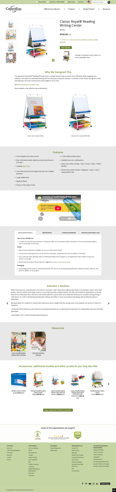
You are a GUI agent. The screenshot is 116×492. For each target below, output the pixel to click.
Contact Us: (52, 2)
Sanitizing (31, 466)
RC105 (97, 392)
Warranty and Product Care (91, 233)
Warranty (74, 453)
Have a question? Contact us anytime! (58, 410)
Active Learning (33, 457)
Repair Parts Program (78, 455)
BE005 (38, 392)
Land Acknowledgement (13, 450)
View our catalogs (33, 448)
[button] (10, 61)
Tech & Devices (33, 453)
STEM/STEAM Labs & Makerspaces (34, 470)
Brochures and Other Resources (77, 465)
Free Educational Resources (101, 461)
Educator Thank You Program (101, 464)
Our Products (33, 446)
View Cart (80, 2)
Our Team (9, 453)
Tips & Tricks (75, 459)
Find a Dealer (65, 48)
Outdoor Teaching (33, 464)
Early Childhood (33, 459)
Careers (9, 457)
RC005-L (58, 392)
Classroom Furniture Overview (38, 354)
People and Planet (98, 450)
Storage (31, 455)
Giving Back (96, 457)
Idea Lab (9, 455)
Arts (30, 462)
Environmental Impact (25, 233)
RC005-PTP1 (78, 394)
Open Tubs (26, 166)
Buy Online (32, 473)
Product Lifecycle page (63, 262)
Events (9, 459)
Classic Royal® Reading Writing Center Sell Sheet (18, 354)
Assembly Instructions (78, 457)
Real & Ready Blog (77, 462)
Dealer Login (71, 2)
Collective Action (97, 459)
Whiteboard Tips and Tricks (29, 85)
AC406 (18, 392)
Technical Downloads (69, 233)
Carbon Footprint (98, 454)
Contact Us (75, 448)
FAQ (73, 468)
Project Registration (55, 448)
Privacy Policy (75, 471)
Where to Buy (42, 2)
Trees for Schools (98, 452)
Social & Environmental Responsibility (100, 446)
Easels (30, 450)
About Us (9, 448)
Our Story (10, 446)
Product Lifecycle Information (101, 466)
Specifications (47, 233)
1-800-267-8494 (60, 2)
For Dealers (53, 446)
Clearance (31, 475)
